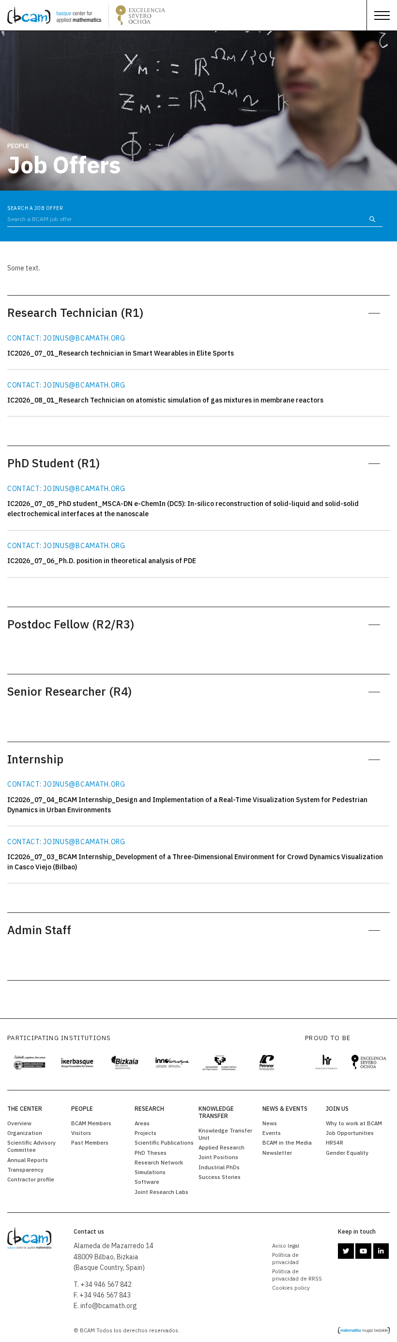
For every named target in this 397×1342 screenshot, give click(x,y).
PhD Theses (151, 1152)
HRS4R (334, 1142)
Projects (145, 1132)
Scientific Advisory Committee (31, 1146)
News (269, 1123)
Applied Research (221, 1147)
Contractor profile (30, 1179)
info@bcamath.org (108, 1305)
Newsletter (277, 1152)
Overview (19, 1123)
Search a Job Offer (35, 208)
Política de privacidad (285, 1258)
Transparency (25, 1169)
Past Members (89, 1142)
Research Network (159, 1162)
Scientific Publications (164, 1142)
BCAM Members (91, 1123)
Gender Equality (347, 1152)
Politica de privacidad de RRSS (297, 1274)
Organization (24, 1132)
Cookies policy (291, 1287)
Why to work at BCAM (354, 1123)
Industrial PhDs (219, 1167)
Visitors (81, 1132)
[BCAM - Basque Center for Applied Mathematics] (54, 15)
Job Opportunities (350, 1132)
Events (271, 1132)
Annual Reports (27, 1159)
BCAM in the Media (287, 1142)
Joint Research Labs (161, 1191)
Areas (142, 1123)
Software (147, 1181)
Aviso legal (285, 1245)
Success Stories (219, 1176)
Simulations (150, 1172)
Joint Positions (218, 1157)
